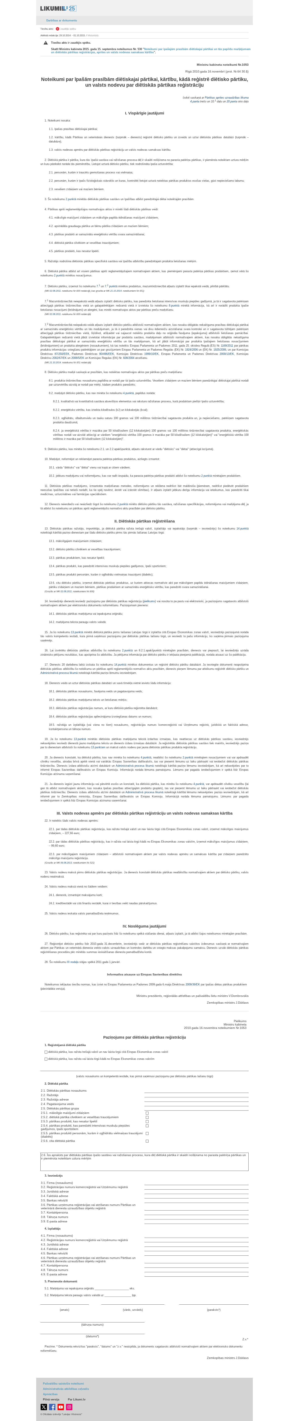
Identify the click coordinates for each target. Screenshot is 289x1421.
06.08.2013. (67, 862)
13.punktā (77, 632)
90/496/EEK (106, 353)
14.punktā (243, 528)
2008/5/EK (77, 357)
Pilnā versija (51, 1399)
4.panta (194, 101)
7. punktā (111, 286)
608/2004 (128, 357)
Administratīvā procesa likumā (59, 672)
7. (98, 286)
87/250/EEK (62, 353)
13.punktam (98, 747)
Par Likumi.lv (76, 1399)
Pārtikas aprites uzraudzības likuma (227, 97)
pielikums (149, 601)
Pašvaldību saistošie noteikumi (63, 1383)
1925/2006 (219, 349)
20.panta (232, 101)
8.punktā (174, 305)
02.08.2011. (55, 291)
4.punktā (128, 393)
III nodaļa (72, 962)
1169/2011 (227, 345)
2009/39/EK (193, 984)
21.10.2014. (116, 291)
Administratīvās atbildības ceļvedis (66, 1388)
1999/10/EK (151, 353)
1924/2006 (191, 349)
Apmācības (50, 1394)
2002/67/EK (59, 357)
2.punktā (71, 199)
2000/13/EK (227, 353)
